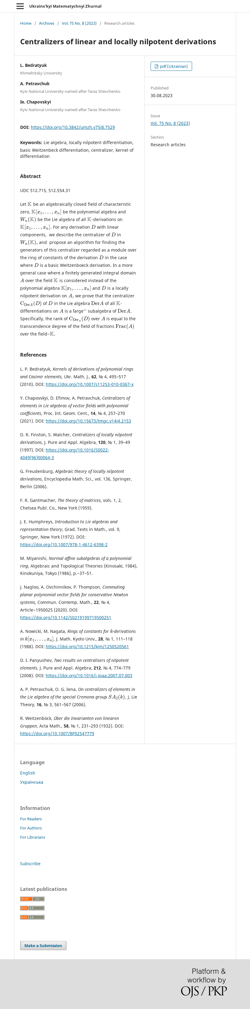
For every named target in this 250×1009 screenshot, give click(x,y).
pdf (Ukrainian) (173, 66)
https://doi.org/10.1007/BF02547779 (57, 733)
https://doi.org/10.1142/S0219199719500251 (65, 617)
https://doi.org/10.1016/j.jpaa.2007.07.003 (89, 675)
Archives (46, 23)
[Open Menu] (20, 6)
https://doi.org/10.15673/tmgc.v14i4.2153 (88, 421)
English (27, 773)
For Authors (31, 828)
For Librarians (32, 837)
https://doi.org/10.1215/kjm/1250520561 (87, 646)
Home (25, 23)
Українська (31, 782)
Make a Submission (43, 945)
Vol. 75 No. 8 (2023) (79, 23)
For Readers (31, 819)
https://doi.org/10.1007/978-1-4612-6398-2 (64, 544)
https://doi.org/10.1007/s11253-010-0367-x (90, 384)
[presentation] (29, 204)
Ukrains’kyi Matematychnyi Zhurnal (65, 6)
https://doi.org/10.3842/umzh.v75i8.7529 (73, 127)
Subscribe (30, 863)
